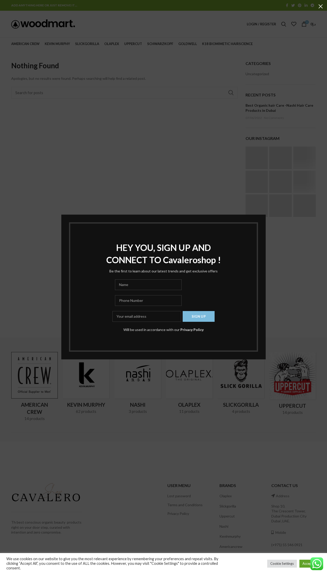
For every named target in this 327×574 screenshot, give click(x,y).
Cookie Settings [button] (282, 563)
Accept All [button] (310, 563)
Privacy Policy (192, 329)
